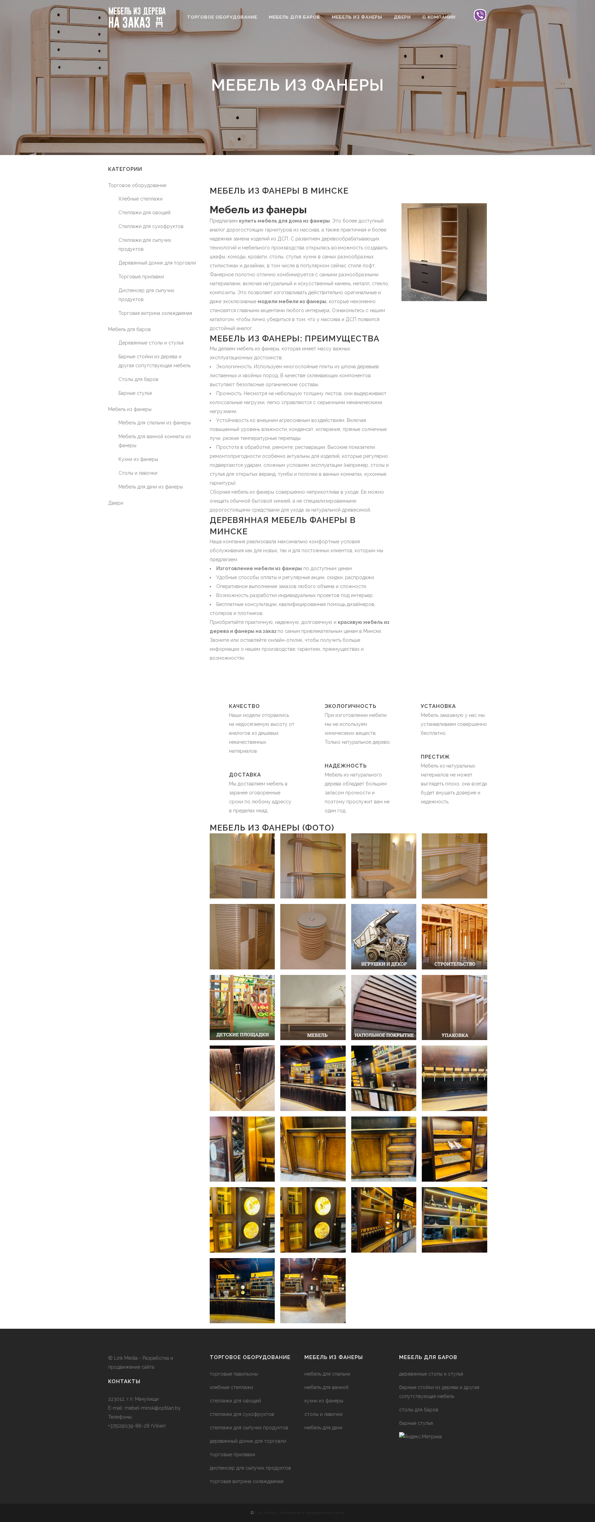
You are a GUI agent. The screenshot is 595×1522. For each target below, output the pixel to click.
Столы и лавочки (137, 473)
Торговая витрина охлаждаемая (155, 313)
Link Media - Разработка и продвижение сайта (299, 1512)
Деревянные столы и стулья (151, 343)
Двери (115, 503)
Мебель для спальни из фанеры (154, 422)
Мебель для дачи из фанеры (150, 487)
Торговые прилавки (141, 276)
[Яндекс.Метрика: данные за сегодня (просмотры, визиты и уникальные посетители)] (420, 1436)
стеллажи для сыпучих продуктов (249, 1427)
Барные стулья (135, 393)
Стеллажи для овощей (144, 212)
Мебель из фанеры (130, 409)
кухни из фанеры (323, 1400)
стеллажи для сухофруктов (242, 1414)
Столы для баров (138, 379)
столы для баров (418, 1409)
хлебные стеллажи (231, 1387)
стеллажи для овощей (235, 1400)
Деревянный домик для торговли (157, 263)
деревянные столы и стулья (431, 1374)
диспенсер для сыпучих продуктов (250, 1468)
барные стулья (416, 1423)
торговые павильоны (234, 1374)
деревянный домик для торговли (248, 1441)
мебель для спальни (327, 1374)
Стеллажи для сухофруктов (151, 226)
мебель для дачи (323, 1427)
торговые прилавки (232, 1454)
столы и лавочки (323, 1414)
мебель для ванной (326, 1387)
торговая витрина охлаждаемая (246, 1481)
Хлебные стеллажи (140, 199)
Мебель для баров (129, 329)
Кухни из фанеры (138, 459)
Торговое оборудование (137, 185)
